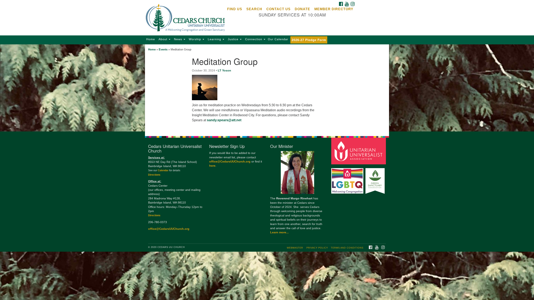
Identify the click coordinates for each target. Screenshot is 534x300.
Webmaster (295, 247)
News (178, 39)
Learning (214, 39)
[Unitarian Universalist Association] (359, 150)
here (212, 165)
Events (163, 49)
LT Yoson (224, 70)
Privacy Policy (317, 247)
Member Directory (333, 9)
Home (150, 39)
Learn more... (279, 232)
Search (254, 9)
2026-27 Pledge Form (309, 40)
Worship (195, 39)
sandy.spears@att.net (224, 120)
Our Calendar (278, 39)
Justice (233, 39)
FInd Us (234, 9)
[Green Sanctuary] (375, 178)
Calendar (163, 170)
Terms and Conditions (347, 247)
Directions (154, 174)
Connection (253, 39)
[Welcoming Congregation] (348, 178)
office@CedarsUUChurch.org (168, 228)
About (162, 39)
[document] (267, 87)
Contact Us (278, 9)
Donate (302, 9)
